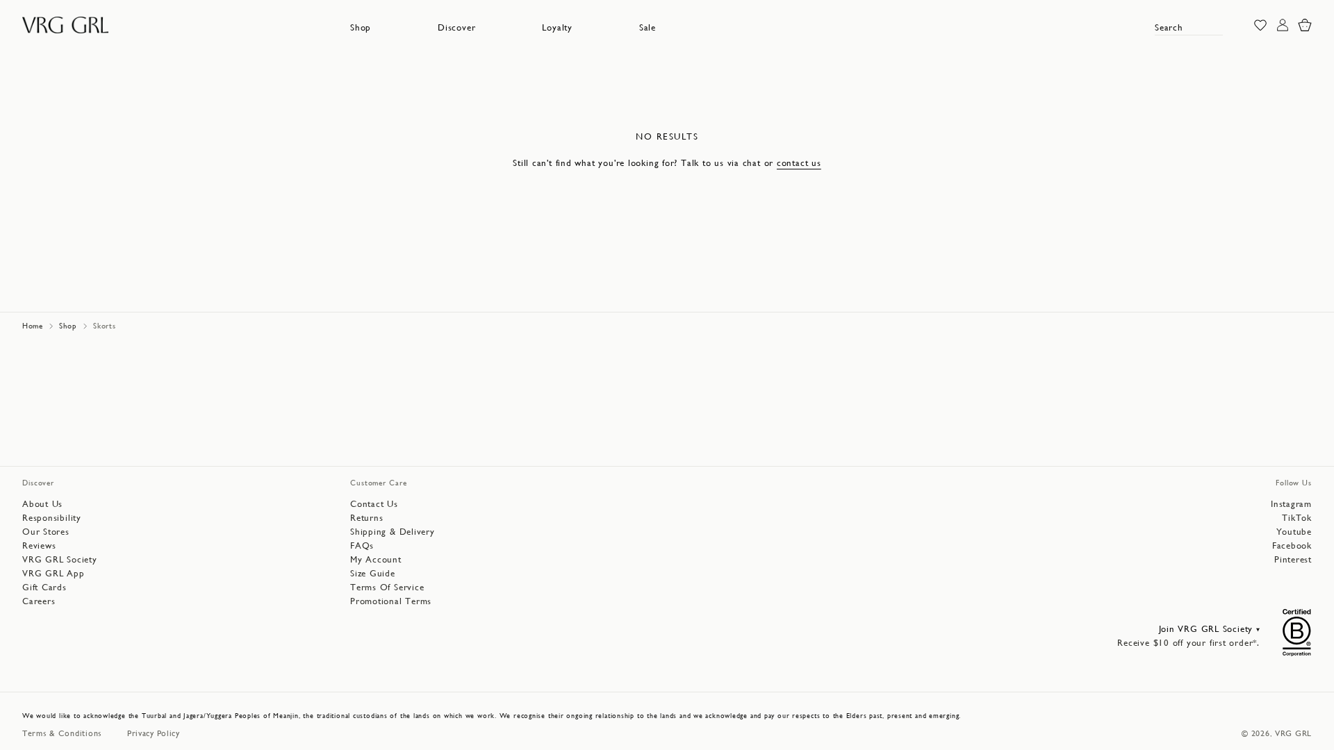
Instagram (1291, 504)
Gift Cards (44, 587)
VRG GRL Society (59, 559)
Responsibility (51, 517)
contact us (799, 163)
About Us (42, 504)
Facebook (1292, 545)
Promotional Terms (390, 601)
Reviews (39, 545)
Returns (366, 517)
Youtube (1294, 531)
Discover (456, 27)
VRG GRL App (53, 573)
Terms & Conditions (62, 733)
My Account (376, 559)
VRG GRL (1293, 733)
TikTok (1297, 517)
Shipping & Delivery (392, 531)
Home (32, 326)
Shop (360, 27)
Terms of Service (387, 587)
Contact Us (374, 504)
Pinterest (1293, 559)
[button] (360, 27)
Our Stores (45, 531)
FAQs (362, 545)
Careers (38, 601)
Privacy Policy (153, 733)
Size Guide (372, 573)
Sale (647, 27)
